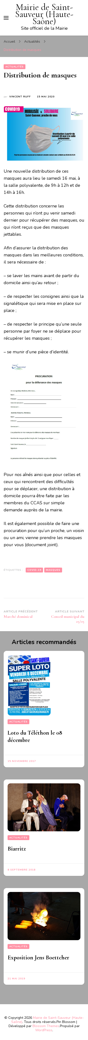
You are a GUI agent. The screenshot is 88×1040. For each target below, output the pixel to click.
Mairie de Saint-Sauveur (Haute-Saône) (44, 14)
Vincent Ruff (20, 96)
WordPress (43, 1030)
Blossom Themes (46, 1026)
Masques (53, 570)
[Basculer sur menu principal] (6, 17)
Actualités (14, 66)
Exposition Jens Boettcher (38, 957)
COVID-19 (34, 570)
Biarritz (17, 848)
